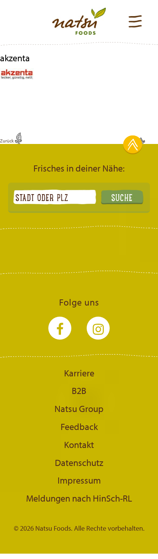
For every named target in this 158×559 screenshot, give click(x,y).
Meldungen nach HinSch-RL (79, 498)
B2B (79, 390)
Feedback (79, 426)
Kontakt (79, 444)
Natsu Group (79, 408)
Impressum (79, 480)
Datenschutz (79, 462)
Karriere (79, 373)
